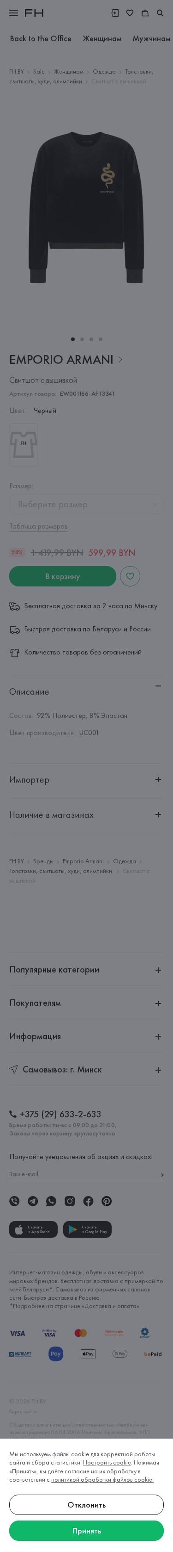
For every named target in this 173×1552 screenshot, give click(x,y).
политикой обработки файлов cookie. (102, 1479)
